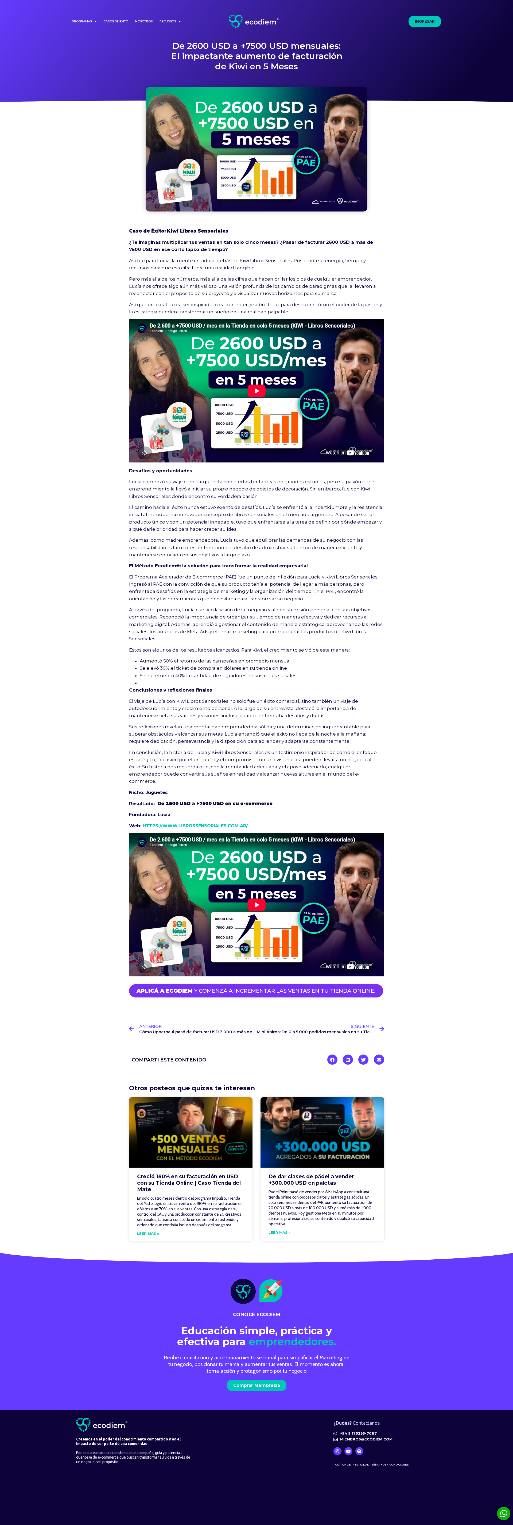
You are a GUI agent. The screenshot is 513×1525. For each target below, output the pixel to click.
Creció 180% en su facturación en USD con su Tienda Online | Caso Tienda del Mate (189, 1182)
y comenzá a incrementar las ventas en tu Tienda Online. (256, 991)
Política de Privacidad (351, 1464)
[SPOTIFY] (359, 1451)
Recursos (168, 21)
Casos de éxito (115, 21)
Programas (82, 21)
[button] (332, 1060)
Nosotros (144, 21)
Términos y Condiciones (390, 1464)
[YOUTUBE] (348, 1451)
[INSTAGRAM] (337, 1451)
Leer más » (148, 1233)
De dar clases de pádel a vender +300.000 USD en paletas (311, 1179)
